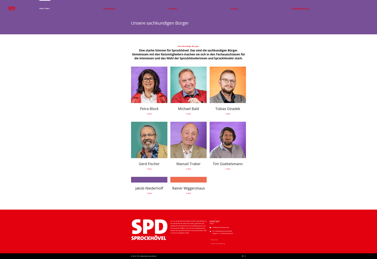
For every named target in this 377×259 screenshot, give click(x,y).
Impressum (214, 240)
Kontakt (234, 8)
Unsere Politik (108, 8)
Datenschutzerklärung (218, 244)
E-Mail (149, 114)
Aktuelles (172, 8)
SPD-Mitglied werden (300, 8)
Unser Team (44, 8)
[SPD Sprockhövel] (11, 9)
